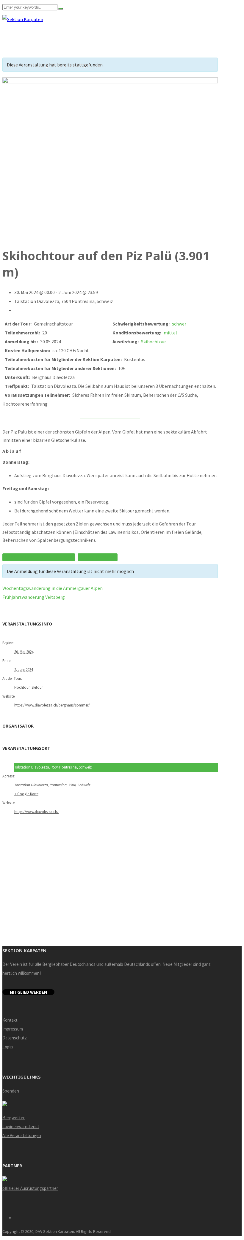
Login (7, 1047)
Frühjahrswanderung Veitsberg (33, 597)
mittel (170, 333)
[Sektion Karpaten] (22, 19)
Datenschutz (14, 1038)
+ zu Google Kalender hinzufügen (38, 557)
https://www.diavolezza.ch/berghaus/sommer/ (52, 705)
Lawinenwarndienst (20, 1126)
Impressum (12, 1029)
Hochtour (21, 687)
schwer (179, 324)
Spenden (10, 1091)
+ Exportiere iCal (97, 557)
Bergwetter (13, 1117)
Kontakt (10, 1020)
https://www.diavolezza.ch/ (36, 811)
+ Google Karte (26, 793)
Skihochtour (153, 341)
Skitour (37, 687)
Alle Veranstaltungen (21, 1135)
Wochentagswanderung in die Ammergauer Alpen (52, 588)
